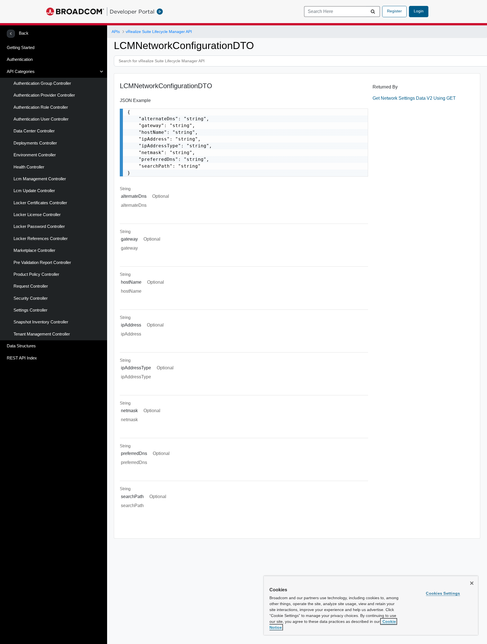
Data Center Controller (34, 131)
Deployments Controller (35, 143)
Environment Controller (35, 155)
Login (419, 11)
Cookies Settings (443, 593)
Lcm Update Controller (34, 190)
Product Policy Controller (36, 274)
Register (394, 11)
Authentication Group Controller (42, 83)
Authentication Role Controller (41, 107)
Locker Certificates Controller (40, 203)
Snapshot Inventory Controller (41, 322)
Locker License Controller (37, 214)
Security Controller (31, 298)
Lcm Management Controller (40, 179)
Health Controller (29, 167)
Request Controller (31, 286)
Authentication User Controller (41, 119)
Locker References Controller (41, 238)
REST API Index (22, 358)
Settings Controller (30, 310)
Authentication (20, 59)
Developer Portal (132, 11)
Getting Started (20, 47)
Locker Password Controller (39, 226)
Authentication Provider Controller (44, 95)
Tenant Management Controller (42, 334)
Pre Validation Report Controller (42, 262)
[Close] (471, 583)
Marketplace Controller (34, 250)
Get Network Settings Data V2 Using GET (414, 98)
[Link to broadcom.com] (75, 11)
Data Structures (21, 346)
